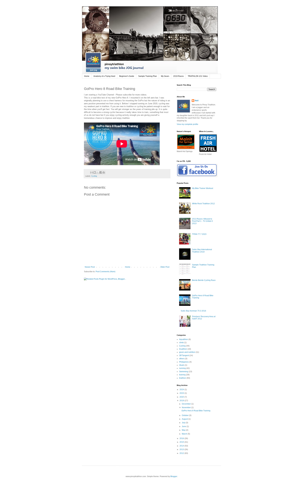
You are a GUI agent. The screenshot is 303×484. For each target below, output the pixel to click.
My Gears (165, 76)
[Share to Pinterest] (103, 172)
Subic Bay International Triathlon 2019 (202, 250)
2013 (182, 449)
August (185, 419)
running (182, 368)
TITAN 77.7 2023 (199, 234)
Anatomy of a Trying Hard (104, 76)
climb (181, 342)
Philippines (184, 362)
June (184, 426)
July (184, 423)
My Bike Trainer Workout (202, 188)
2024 (182, 389)
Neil (196, 101)
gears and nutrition (187, 352)
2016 (182, 438)
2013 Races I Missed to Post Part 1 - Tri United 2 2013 (202, 221)
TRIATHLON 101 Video (198, 76)
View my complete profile (187, 124)
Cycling (94, 176)
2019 (182, 400)
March (185, 434)
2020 (182, 397)
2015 (182, 442)
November (186, 407)
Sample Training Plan (147, 76)
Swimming (183, 371)
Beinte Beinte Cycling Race (204, 280)
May (184, 430)
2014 (182, 446)
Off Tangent (184, 355)
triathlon (182, 378)
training (182, 375)
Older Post (164, 267)
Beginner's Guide (126, 76)
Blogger (173, 476)
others (181, 359)
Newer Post (90, 267)
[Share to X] (97, 172)
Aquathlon (183, 339)
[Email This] (91, 172)
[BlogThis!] (94, 172)
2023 (182, 393)
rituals (181, 365)
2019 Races (178, 76)
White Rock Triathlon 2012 (203, 203)
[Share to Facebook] (100, 172)
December (186, 404)
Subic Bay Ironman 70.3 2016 (193, 311)
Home (86, 76)
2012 (182, 453)
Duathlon (183, 349)
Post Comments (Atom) (105, 271)
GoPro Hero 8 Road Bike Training (195, 411)
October (185, 415)
